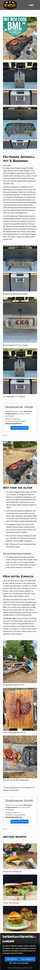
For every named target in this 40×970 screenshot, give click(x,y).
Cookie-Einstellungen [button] (20, 963)
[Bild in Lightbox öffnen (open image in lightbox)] (20, 128)
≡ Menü (31, 5)
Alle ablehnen (12, 959)
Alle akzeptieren (27, 959)
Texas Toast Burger (11, 903)
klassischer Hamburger (12, 872)
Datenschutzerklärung (13, 423)
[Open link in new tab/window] (20, 38)
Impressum (28, 968)
